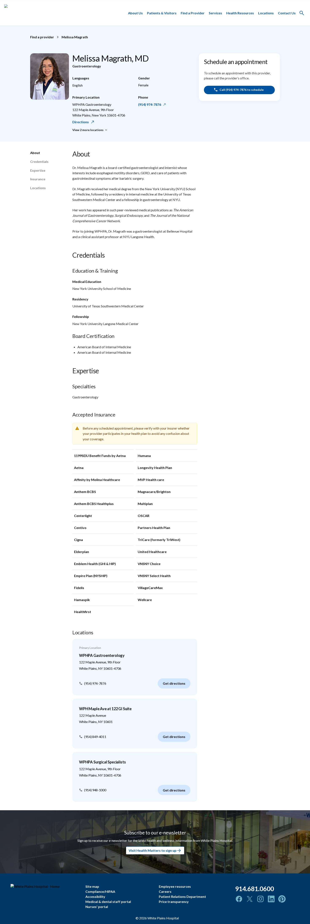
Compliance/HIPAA (100, 891)
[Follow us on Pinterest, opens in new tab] (282, 899)
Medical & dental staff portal (108, 902)
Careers (165, 891)
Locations (266, 13)
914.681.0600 (254, 888)
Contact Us (287, 13)
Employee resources (175, 886)
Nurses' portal (96, 907)
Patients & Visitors (162, 13)
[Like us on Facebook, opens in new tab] (239, 899)
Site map (92, 886)
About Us (135, 13)
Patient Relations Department (182, 897)
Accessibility (95, 897)
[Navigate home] (45, 886)
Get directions (174, 683)
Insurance (37, 179)
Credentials (39, 161)
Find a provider (42, 37)
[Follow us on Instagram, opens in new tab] (260, 899)
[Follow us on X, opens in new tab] (249, 899)
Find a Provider (193, 13)
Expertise (37, 170)
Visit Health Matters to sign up (153, 850)
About (35, 153)
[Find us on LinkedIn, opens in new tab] (271, 899)
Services (215, 13)
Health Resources (240, 13)
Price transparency (174, 902)
